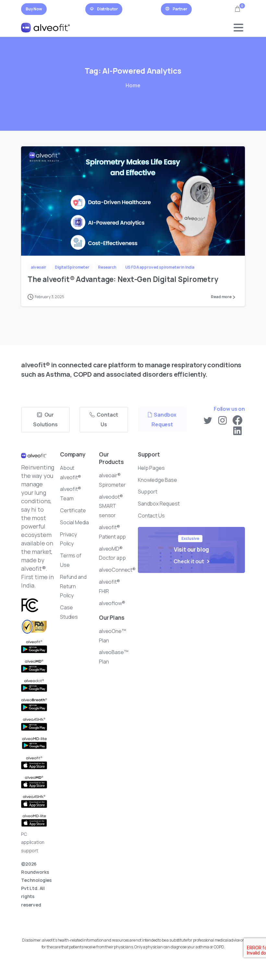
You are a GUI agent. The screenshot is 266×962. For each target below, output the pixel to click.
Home (133, 85)
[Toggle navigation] (238, 27)
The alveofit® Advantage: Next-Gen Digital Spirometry (124, 279)
